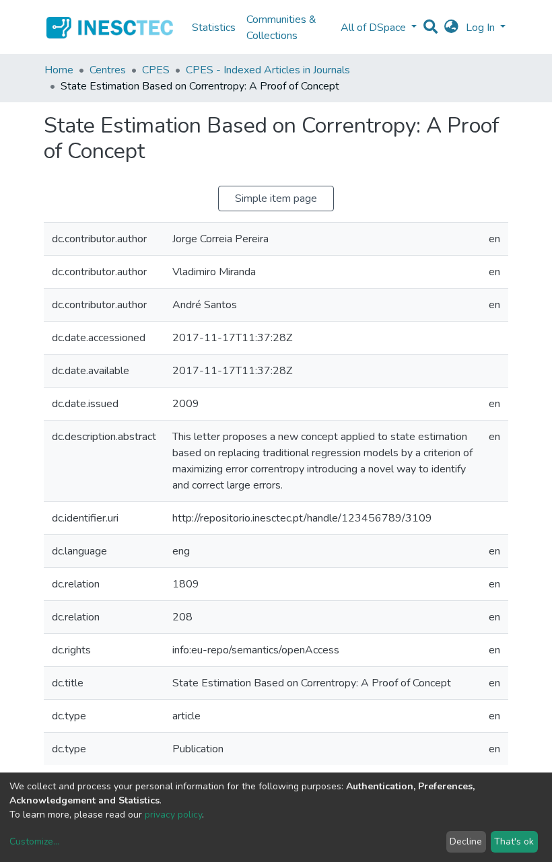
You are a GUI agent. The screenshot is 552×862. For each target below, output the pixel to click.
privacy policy (173, 814)
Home (58, 70)
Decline (466, 841)
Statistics (214, 27)
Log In (481, 27)
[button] (451, 28)
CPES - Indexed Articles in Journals (268, 70)
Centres (108, 70)
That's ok (514, 841)
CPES (156, 70)
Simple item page (276, 198)
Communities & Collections (281, 27)
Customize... (34, 841)
